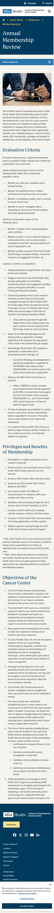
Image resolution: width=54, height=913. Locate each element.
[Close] (50, 884)
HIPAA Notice (8, 871)
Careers (6, 865)
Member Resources (11, 24)
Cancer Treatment (10, 844)
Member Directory (10, 852)
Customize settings (27, 898)
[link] (15, 835)
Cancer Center (16, 19)
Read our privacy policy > (27, 893)
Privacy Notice (8, 875)
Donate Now (11, 824)
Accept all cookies (27, 906)
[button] (30, 3)
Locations (7, 848)
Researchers (34, 19)
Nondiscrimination (10, 879)
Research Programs (10, 857)
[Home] (4, 19)
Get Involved (8, 861)
